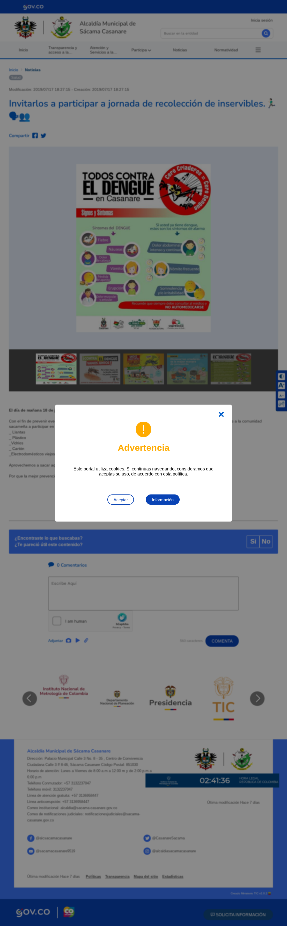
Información (162, 499)
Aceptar (121, 499)
